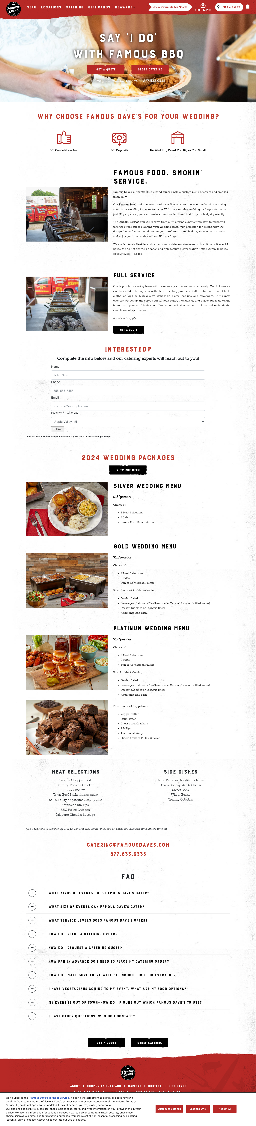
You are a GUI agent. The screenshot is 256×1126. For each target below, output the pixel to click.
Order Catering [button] (150, 69)
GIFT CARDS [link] (177, 1086)
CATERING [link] (75, 7)
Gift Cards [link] (99, 7)
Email (55, 397)
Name (55, 366)
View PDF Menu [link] (128, 470)
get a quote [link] (106, 1043)
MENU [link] (31, 7)
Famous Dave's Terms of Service (49, 1097)
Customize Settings (169, 1108)
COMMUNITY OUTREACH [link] (104, 1086)
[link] (13, 8)
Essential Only (198, 1108)
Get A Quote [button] (128, 330)
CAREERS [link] (134, 1086)
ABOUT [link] (75, 1086)
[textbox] (128, 375)
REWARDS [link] (123, 7)
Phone (55, 382)
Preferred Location (64, 413)
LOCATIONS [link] (51, 7)
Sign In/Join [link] (203, 10)
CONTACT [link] (155, 1086)
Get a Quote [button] (106, 69)
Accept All (225, 1108)
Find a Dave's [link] (231, 7)
